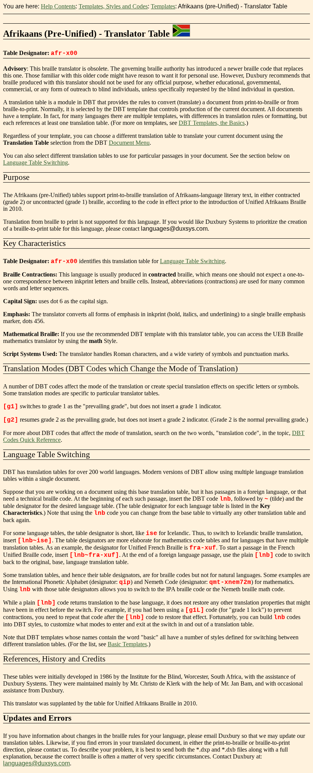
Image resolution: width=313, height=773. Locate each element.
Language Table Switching (35, 162)
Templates (163, 6)
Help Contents (58, 6)
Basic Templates (127, 644)
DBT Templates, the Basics (212, 123)
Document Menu (129, 142)
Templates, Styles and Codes (113, 6)
